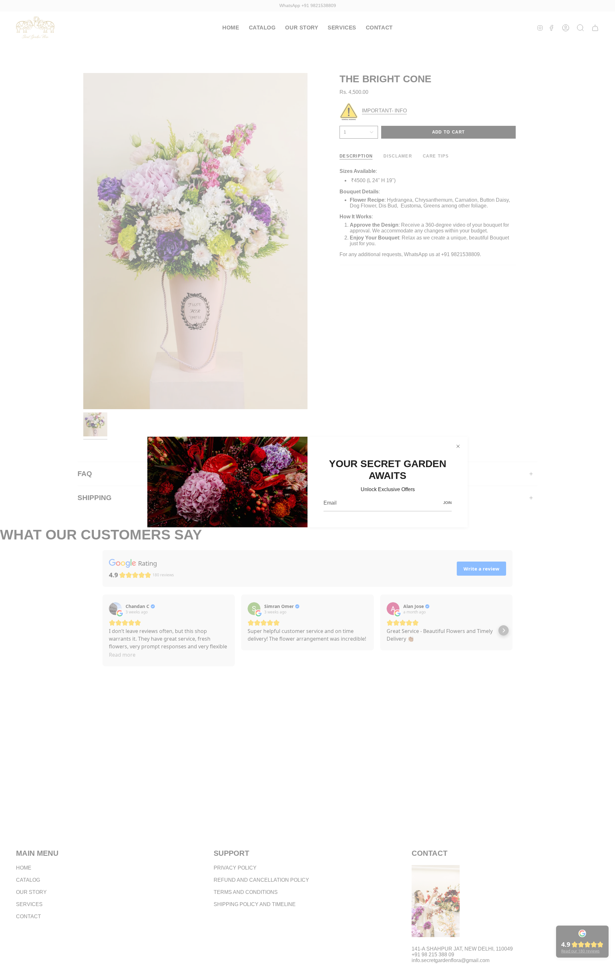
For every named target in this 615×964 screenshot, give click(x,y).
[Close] (458, 446)
